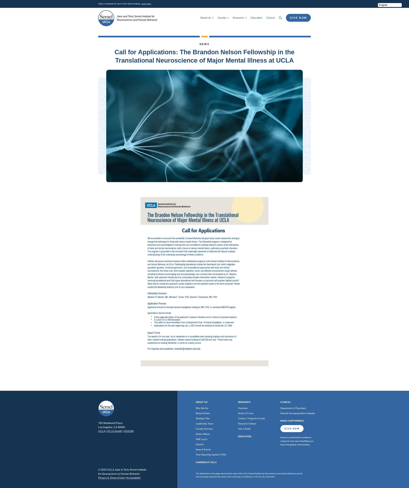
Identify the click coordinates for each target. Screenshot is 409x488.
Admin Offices (203, 434)
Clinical (270, 17)
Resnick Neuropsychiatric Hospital (297, 413)
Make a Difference (292, 420)
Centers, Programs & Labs (251, 418)
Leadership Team (204, 423)
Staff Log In (201, 439)
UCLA (101, 431)
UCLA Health (114, 431)
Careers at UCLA (206, 462)
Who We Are (202, 408)
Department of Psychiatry (293, 408)
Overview (242, 408)
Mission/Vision (203, 413)
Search (280, 17)
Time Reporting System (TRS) (211, 454)
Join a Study (244, 428)
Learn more (146, 4)
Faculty (222, 17)
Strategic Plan (203, 418)
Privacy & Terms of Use (111, 478)
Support (200, 444)
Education (256, 17)
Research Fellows (247, 423)
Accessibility (133, 478)
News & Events (203, 449)
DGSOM (129, 431)
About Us (205, 17)
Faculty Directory (204, 428)
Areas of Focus (245, 413)
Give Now (298, 17)
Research (238, 17)
